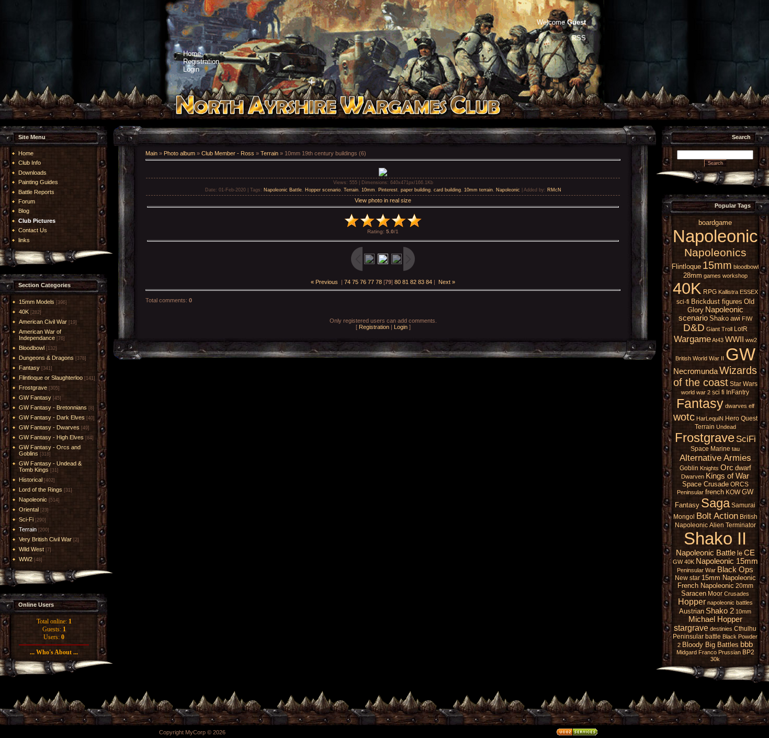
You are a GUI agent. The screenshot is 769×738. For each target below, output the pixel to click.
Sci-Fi (26, 519)
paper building (416, 189)
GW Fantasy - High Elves (51, 437)
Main (151, 153)
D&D (694, 327)
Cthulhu (745, 628)
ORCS (739, 484)
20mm (744, 585)
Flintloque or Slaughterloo (51, 377)
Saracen (693, 593)
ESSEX (749, 292)
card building (447, 189)
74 (347, 282)
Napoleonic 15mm (727, 561)
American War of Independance (40, 334)
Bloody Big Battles (710, 645)
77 (371, 282)
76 (363, 282)
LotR (741, 329)
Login (401, 327)
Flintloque (686, 266)
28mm (692, 275)
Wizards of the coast (715, 376)
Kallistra (728, 292)
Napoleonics (715, 252)
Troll (726, 329)
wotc (684, 417)
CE (749, 553)
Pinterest (388, 189)
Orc (726, 467)
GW (740, 354)
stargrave (691, 627)
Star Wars (743, 384)
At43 (717, 340)
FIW (747, 318)
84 (429, 282)
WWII (734, 339)
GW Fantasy (35, 397)
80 (397, 282)
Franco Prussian (719, 652)
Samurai (743, 505)
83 (421, 282)
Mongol (684, 516)
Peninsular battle (697, 636)
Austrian (691, 611)
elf (751, 406)
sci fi (718, 392)
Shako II (715, 538)
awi (735, 318)
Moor (715, 593)
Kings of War (727, 476)
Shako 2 (720, 611)
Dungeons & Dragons (46, 358)
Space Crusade (705, 484)
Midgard (686, 652)
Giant (713, 329)
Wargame (692, 339)
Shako (719, 318)
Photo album (179, 153)
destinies (721, 629)
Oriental (29, 509)
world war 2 (695, 392)
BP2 (748, 652)
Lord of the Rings (40, 489)
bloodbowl (746, 267)
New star (687, 578)
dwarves (736, 406)
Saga (715, 503)
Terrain (28, 529)
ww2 (751, 340)
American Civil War (43, 322)
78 (379, 282)
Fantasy (29, 368)
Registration (374, 327)
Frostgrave (33, 387)
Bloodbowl (31, 348)
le (739, 553)
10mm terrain (478, 189)
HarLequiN (709, 418)
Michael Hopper (715, 619)
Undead (726, 427)
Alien (716, 525)
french (714, 492)
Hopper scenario (323, 189)
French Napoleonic (705, 585)
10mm (368, 189)
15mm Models (36, 302)
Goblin (689, 468)
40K (24, 312)
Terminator (741, 525)
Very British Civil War (45, 539)
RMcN (554, 189)
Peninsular (690, 492)
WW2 (25, 559)
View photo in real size (383, 200)
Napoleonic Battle (283, 189)
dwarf (743, 468)
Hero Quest (741, 418)
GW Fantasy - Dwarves (49, 427)
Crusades (736, 594)
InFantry (737, 392)
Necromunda (695, 371)
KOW (733, 492)
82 (413, 282)
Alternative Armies (715, 457)
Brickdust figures (716, 301)
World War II (708, 358)
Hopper (692, 601)
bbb (746, 644)
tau (736, 449)
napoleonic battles (730, 602)
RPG (710, 292)
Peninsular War (696, 570)
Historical (30, 479)
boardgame (715, 222)
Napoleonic (33, 499)
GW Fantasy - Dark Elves (52, 417)
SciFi (746, 439)
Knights (709, 468)
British (683, 358)
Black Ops (735, 569)
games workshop (726, 276)
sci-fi (682, 301)
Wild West (31, 549)
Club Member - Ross (227, 153)
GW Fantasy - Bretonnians (53, 407)
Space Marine (710, 448)
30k (715, 659)
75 (355, 282)
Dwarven (692, 476)
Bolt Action (717, 515)
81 (405, 282)
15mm (717, 265)
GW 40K (683, 562)
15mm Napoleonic (729, 578)
